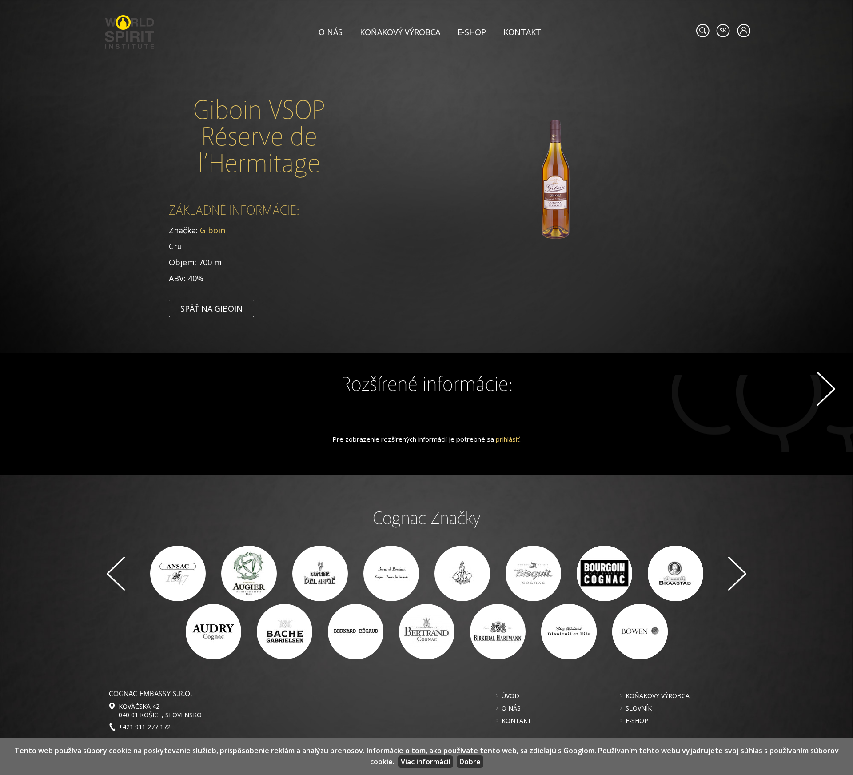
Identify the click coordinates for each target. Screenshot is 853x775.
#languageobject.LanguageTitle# (723, 31)
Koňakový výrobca (400, 32)
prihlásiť (507, 439)
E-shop (472, 32)
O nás (331, 32)
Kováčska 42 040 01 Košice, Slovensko (160, 710)
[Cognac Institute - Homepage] (129, 31)
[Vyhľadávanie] (702, 31)
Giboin (212, 230)
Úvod (510, 695)
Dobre (470, 762)
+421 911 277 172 (145, 727)
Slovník (639, 708)
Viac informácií (425, 762)
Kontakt (522, 32)
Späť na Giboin (211, 308)
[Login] (743, 31)
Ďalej (826, 389)
